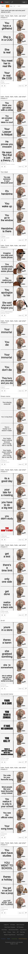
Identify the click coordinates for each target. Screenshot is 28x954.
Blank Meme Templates (10, 927)
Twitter (8, 938)
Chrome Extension (23, 938)
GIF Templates (20, 927)
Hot (7, 6)
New (11, 6)
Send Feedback (20, 934)
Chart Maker (4, 929)
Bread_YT (3, 387)
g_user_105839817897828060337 (7, 311)
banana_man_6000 (5, 611)
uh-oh (3, 620)
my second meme (7, 694)
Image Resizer (23, 929)
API (18, 932)
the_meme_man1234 (5, 758)
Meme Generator (20, 924)
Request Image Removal (9, 934)
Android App (14, 938)
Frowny (3, 82)
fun (2, 6)
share (20, 85)
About (4, 932)
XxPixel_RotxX (4, 536)
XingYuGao (3, 236)
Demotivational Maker (13, 929)
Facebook (3, 938)
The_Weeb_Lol (4, 460)
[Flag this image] (26, 85)
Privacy (9, 932)
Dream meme (5, 396)
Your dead (4, 172)
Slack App (22, 932)
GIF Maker (12, 924)
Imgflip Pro (6, 924)
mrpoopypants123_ (5, 909)
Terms (14, 932)
